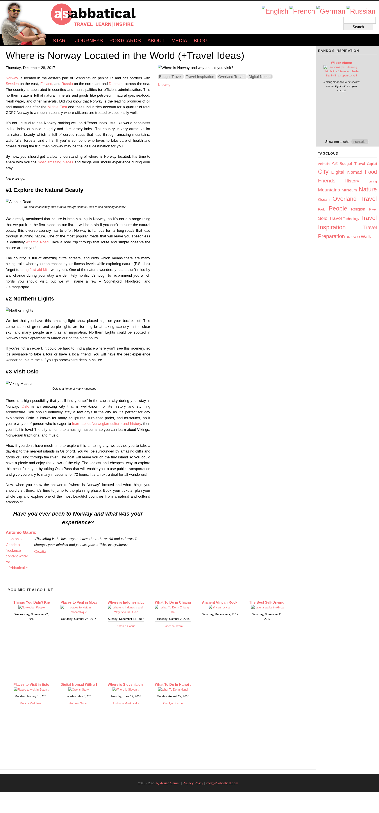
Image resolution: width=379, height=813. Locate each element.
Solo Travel (330, 218)
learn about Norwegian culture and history (106, 424)
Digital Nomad (260, 77)
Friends (326, 181)
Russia (67, 84)
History (352, 180)
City (323, 171)
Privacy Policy (193, 783)
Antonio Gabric (21, 532)
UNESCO (353, 237)
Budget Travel (170, 77)
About (156, 40)
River (373, 209)
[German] (330, 11)
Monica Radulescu (31, 703)
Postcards (125, 40)
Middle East (57, 107)
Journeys (89, 40)
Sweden (12, 84)
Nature (368, 189)
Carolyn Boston (173, 703)
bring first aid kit (35, 270)
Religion (358, 209)
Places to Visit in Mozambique (85, 602)
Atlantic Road (37, 242)
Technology (351, 219)
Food (371, 172)
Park (321, 209)
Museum (349, 190)
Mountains (329, 189)
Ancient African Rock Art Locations (231, 602)
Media (179, 40)
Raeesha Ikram (173, 626)
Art (335, 163)
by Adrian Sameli (168, 783)
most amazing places (55, 162)
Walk (366, 236)
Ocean (324, 199)
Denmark (116, 84)
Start (61, 40)
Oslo (25, 406)
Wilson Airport (341, 62)
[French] (302, 11)
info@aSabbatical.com (223, 783)
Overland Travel (231, 77)
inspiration (360, 141)
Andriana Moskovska (126, 703)
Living (372, 181)
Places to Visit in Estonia (33, 684)
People (338, 208)
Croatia (40, 551)
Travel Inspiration (200, 77)
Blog (201, 40)
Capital (372, 164)
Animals (324, 164)
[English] (275, 11)
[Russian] (361, 11)
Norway (12, 78)
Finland (46, 84)
